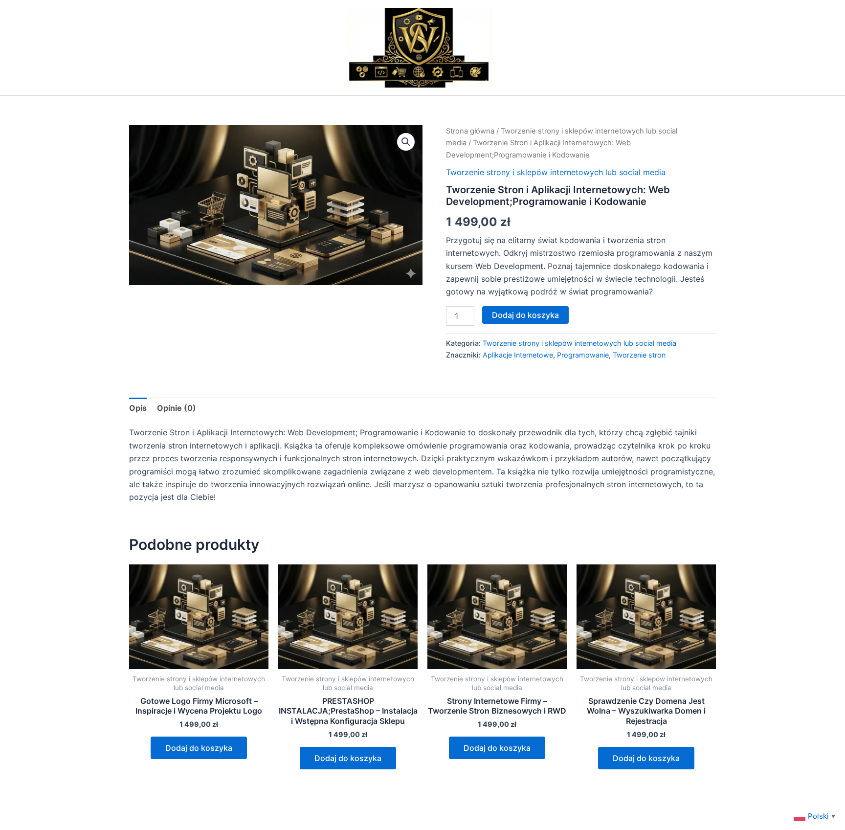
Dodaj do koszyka (525, 315)
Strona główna (470, 131)
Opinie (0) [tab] (176, 408)
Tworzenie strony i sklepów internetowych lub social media (556, 172)
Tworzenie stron (639, 355)
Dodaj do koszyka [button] (198, 748)
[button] (406, 142)
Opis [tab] (138, 408)
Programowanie (583, 355)
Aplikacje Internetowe (518, 355)
